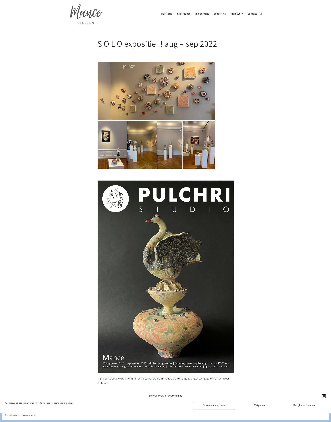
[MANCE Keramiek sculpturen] (85, 14)
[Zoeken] (260, 14)
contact (252, 14)
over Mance (183, 14)
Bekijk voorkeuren (304, 406)
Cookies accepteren (214, 406)
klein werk (237, 14)
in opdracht (202, 14)
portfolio (166, 14)
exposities (220, 14)
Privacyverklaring (27, 415)
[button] (324, 396)
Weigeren (259, 406)
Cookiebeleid (11, 415)
